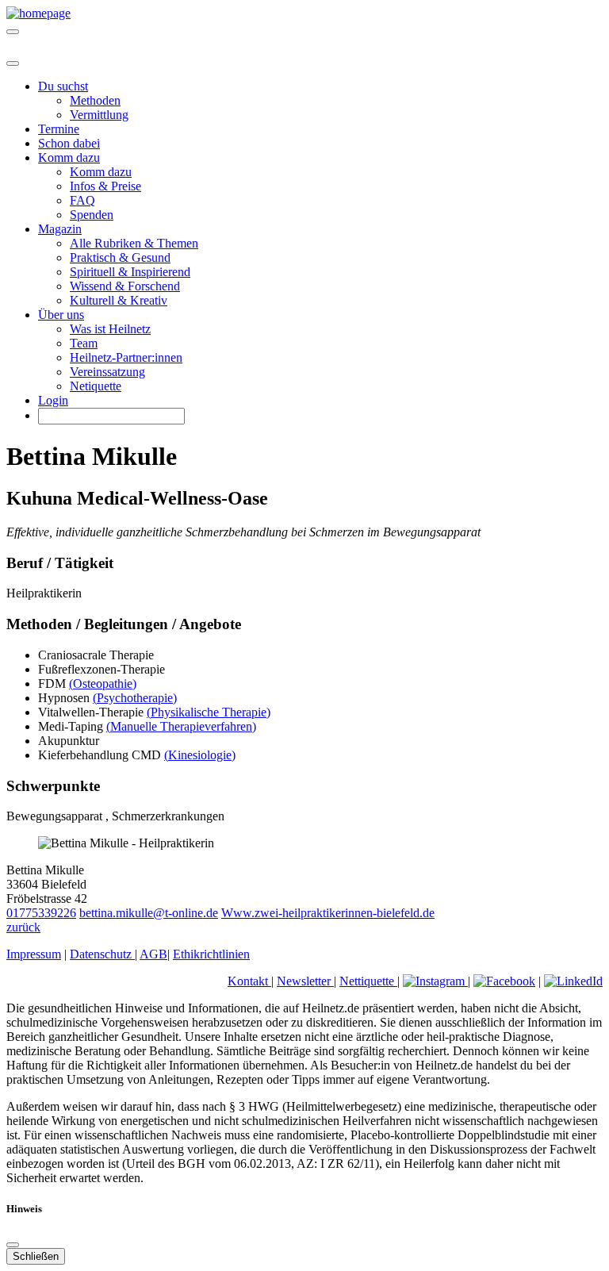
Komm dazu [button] (69, 157)
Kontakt (249, 981)
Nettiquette (368, 981)
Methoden (95, 100)
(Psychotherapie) (135, 698)
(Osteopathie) (102, 683)
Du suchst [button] (63, 86)
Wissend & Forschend (125, 286)
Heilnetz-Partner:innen (126, 357)
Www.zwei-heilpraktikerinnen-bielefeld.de (328, 913)
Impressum (33, 954)
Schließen (36, 1256)
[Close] (12, 63)
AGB (153, 954)
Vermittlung (99, 114)
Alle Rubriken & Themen (134, 243)
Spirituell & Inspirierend (130, 271)
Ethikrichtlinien (211, 954)
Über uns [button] (61, 314)
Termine (58, 129)
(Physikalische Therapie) (208, 712)
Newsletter (305, 981)
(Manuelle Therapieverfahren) (181, 726)
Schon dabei (69, 143)
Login (53, 400)
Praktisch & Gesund (120, 257)
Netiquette (95, 386)
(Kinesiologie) (200, 755)
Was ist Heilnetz (110, 329)
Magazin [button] (60, 229)
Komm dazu (101, 172)
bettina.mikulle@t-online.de (148, 913)
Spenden (91, 214)
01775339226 (41, 913)
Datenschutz (102, 954)
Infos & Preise (105, 186)
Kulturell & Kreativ (118, 300)
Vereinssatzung (107, 371)
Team (84, 343)
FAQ (82, 200)
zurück (23, 927)
